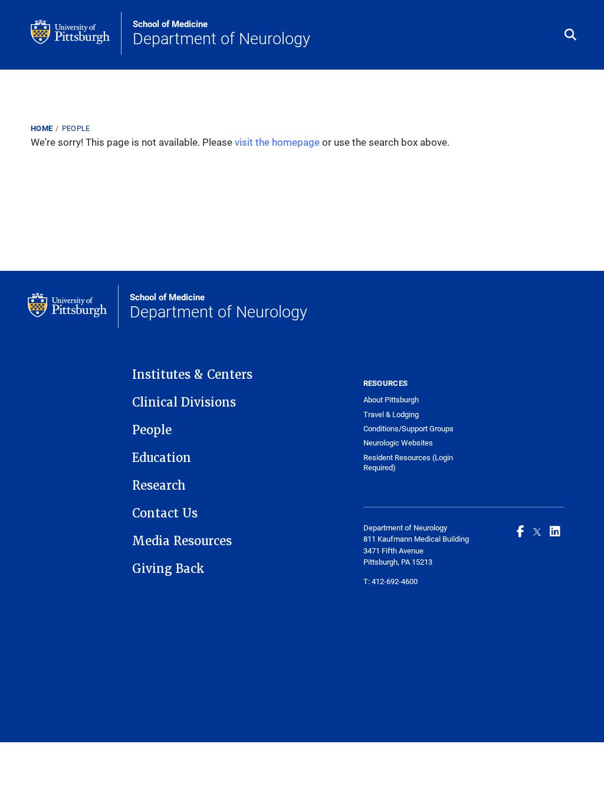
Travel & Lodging (391, 414)
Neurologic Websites (398, 443)
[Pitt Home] (76, 33)
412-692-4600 (395, 581)
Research (159, 485)
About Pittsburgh (391, 400)
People (76, 128)
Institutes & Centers (192, 374)
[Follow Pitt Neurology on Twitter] (537, 531)
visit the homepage (277, 142)
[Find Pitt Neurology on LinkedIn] (555, 531)
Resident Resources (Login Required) (408, 463)
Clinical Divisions (184, 402)
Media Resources (182, 541)
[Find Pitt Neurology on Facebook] (520, 531)
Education (161, 458)
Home (41, 128)
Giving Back (168, 568)
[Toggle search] (570, 35)
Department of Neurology (221, 33)
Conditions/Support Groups (408, 429)
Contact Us (165, 513)
